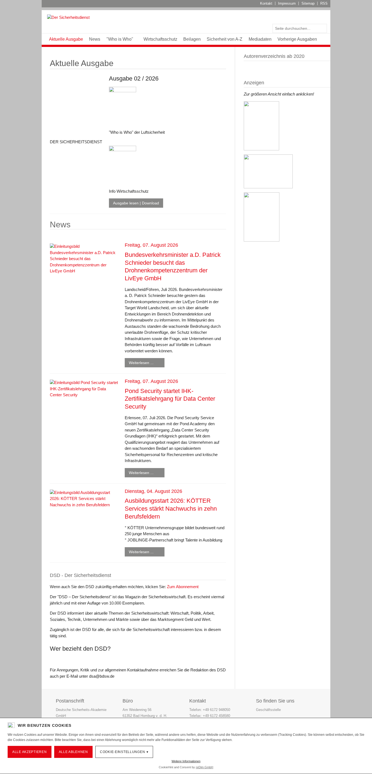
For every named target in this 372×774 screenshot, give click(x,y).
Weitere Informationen (186, 761)
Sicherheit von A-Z (224, 39)
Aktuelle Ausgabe (66, 39)
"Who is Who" (119, 39)
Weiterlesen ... (141, 363)
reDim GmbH (204, 767)
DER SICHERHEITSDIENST (76, 141)
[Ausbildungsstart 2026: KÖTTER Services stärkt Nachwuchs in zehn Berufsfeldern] (84, 498)
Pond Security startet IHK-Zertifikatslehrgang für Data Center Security (170, 399)
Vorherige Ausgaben (297, 39)
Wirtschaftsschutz (160, 39)
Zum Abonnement (183, 586)
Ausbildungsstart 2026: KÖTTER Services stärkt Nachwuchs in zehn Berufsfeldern (171, 508)
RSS (324, 3)
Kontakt (266, 3)
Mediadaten (260, 39)
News (94, 39)
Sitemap (308, 3)
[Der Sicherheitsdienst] (68, 17)
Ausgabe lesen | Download (136, 203)
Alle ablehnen (73, 752)
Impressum (287, 3)
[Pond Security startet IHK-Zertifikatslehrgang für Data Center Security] (84, 388)
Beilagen (192, 39)
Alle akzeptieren (29, 752)
